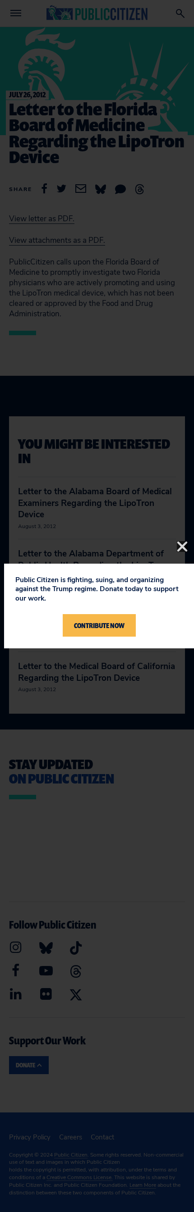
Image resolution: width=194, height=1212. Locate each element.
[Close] (182, 546)
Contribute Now (99, 625)
